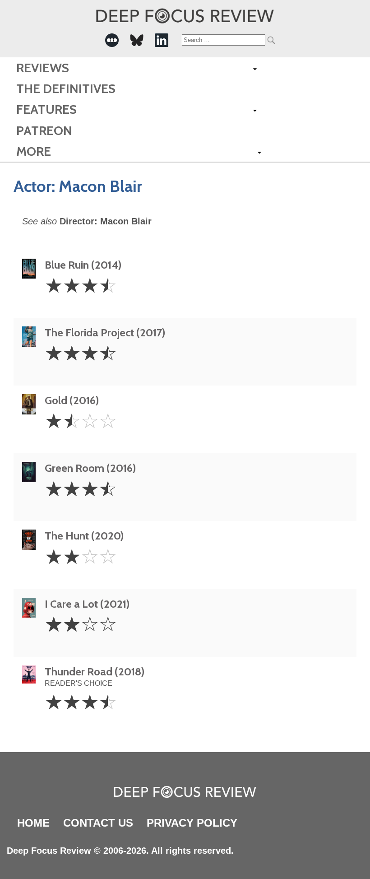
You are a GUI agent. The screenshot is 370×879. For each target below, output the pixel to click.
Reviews (42, 67)
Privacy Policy (192, 823)
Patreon (44, 130)
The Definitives (66, 88)
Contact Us (98, 823)
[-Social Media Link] (112, 40)
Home (33, 823)
